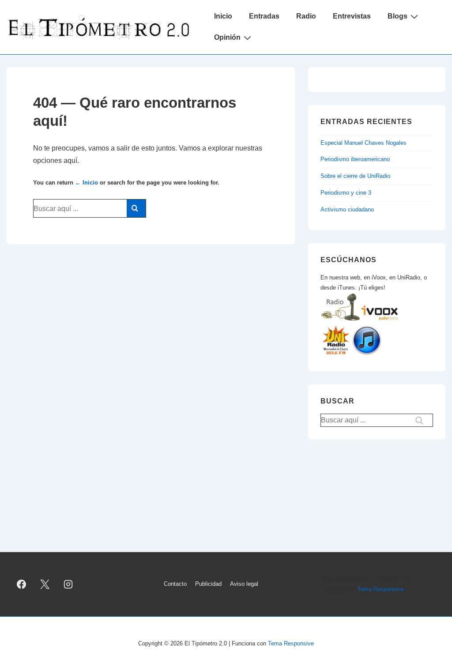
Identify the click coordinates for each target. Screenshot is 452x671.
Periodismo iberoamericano (355, 159)
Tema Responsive (380, 589)
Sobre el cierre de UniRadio (355, 176)
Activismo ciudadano (347, 209)
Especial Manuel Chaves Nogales (363, 142)
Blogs (397, 16)
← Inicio (86, 182)
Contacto (175, 584)
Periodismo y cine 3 (345, 192)
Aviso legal (244, 584)
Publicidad (208, 584)
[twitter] (45, 584)
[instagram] (68, 584)
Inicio (223, 16)
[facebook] (21, 584)
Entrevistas (352, 16)
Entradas (264, 16)
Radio (306, 16)
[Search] (136, 208)
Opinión (227, 37)
